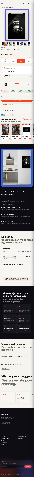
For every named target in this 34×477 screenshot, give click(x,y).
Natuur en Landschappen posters (22, 434)
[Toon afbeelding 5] (17, 44)
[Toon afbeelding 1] (3, 44)
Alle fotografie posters (27, 119)
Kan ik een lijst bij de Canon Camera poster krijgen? (11, 364)
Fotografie (7, 7)
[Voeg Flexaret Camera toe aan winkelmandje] (17, 138)
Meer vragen (5, 368)
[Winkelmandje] (31, 3)
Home (2, 7)
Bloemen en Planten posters (22, 436)
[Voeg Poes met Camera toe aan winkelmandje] (6, 138)
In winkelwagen (17, 100)
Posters (4, 7)
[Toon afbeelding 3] (10, 44)
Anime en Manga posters (5, 438)
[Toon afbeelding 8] (29, 44)
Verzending (3, 448)
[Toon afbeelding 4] (14, 44)
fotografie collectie (10, 219)
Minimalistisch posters (21, 432)
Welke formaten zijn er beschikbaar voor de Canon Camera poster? (15, 360)
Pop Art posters (3, 436)
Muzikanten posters (20, 438)
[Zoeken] (26, 3)
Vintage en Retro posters (5, 434)
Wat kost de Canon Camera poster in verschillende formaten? (13, 354)
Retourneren (3, 450)
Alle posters (3, 440)
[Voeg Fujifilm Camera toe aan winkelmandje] (27, 138)
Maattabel (31, 57)
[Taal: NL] (29, 3)
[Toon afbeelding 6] (21, 44)
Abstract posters (3, 432)
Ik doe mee (28, 466)
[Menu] (24, 3)
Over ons (2, 444)
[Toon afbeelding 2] (6, 44)
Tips (2, 446)
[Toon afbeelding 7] (25, 44)
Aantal (2, 96)
